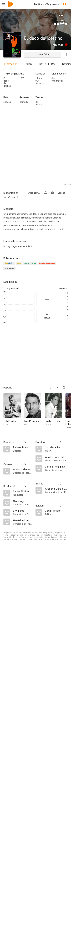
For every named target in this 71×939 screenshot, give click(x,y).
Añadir (29, 246)
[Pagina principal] (11, 6)
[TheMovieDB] (30, 265)
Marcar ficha (43, 54)
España (7, 102)
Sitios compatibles (34, 192)
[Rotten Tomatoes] (47, 265)
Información (10, 64)
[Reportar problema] (45, 192)
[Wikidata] (10, 270)
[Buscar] (65, 4)
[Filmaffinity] (9, 265)
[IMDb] (19, 265)
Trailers (28, 64)
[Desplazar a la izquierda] (50, 387)
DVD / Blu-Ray (47, 64)
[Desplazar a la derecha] (57, 387)
